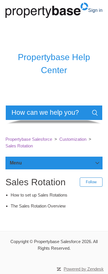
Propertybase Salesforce (28, 139)
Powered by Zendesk (84, 268)
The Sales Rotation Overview (38, 205)
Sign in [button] (95, 10)
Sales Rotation (19, 145)
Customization (72, 139)
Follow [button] (91, 182)
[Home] (46, 9)
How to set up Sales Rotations (39, 194)
